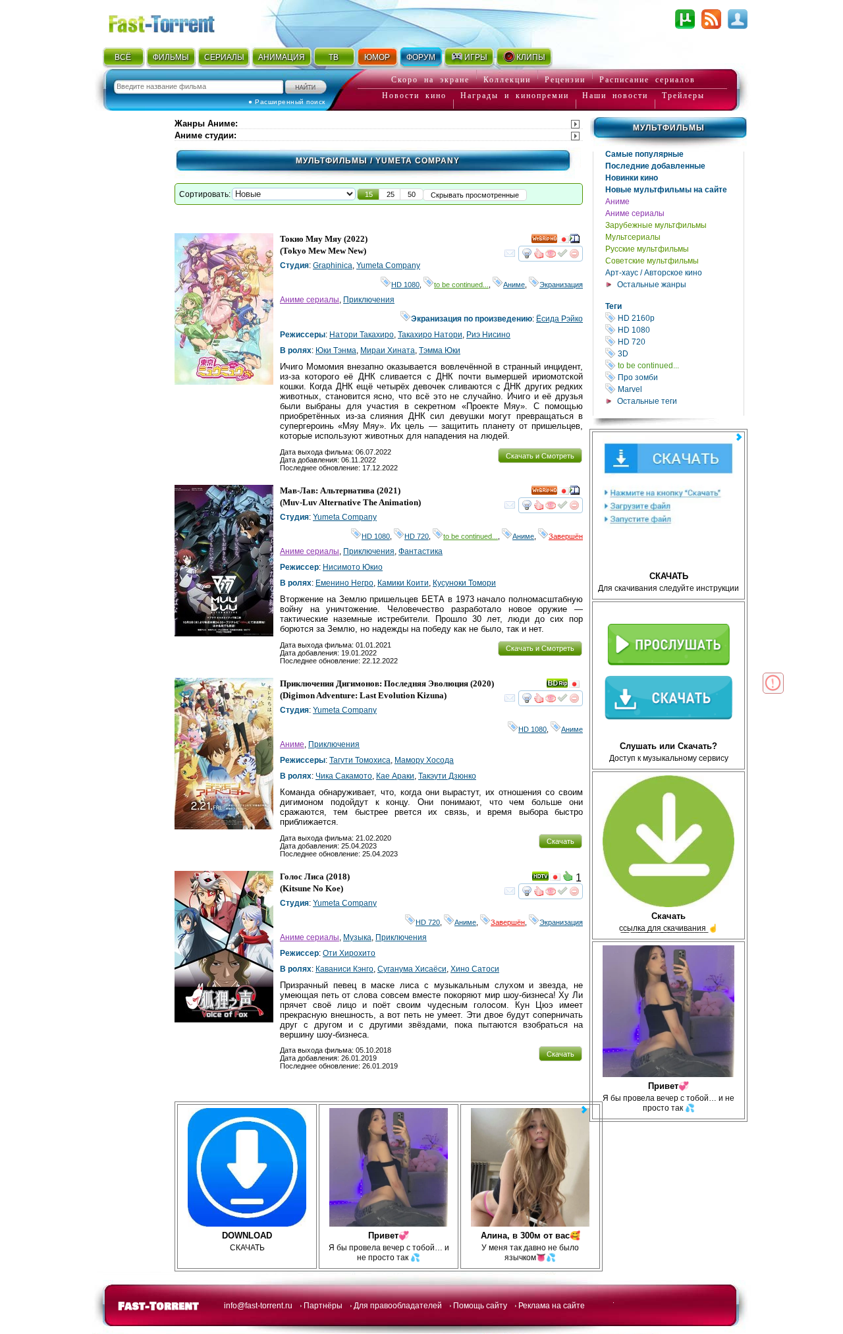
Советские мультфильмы (652, 260)
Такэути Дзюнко (447, 776)
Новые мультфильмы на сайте (666, 189)
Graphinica (332, 265)
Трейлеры (683, 95)
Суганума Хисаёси (412, 969)
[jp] (564, 241)
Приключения (368, 299)
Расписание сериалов (647, 79)
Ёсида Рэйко (559, 318)
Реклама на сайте (551, 1305)
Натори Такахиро (361, 334)
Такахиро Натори (430, 334)
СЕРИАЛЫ (224, 57)
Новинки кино (631, 177)
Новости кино (414, 95)
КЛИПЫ (530, 57)
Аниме (617, 201)
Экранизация (561, 285)
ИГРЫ (475, 57)
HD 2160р (680, 318)
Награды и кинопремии (514, 95)
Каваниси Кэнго (344, 969)
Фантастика (420, 551)
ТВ (334, 57)
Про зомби (680, 377)
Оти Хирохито (349, 953)
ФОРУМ (420, 57)
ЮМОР (377, 57)
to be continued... (680, 365)
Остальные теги (647, 401)
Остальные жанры (651, 284)
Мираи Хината (387, 350)
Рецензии (565, 79)
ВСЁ (123, 57)
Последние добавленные (655, 166)
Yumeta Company (388, 265)
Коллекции (507, 79)
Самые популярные (644, 154)
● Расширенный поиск (286, 101)
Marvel (680, 389)
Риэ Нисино (488, 334)
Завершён (566, 536)
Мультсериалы (633, 237)
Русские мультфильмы (647, 249)
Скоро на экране (430, 79)
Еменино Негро (344, 583)
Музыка (357, 937)
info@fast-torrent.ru (258, 1305)
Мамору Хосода (424, 760)
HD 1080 (680, 330)
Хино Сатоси (474, 969)
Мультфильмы (669, 127)
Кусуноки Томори (464, 583)
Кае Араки (395, 776)
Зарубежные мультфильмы (656, 225)
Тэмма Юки (439, 350)
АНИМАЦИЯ (281, 57)
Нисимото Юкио (353, 567)
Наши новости (615, 95)
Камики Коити (403, 583)
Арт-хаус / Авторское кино (653, 272)
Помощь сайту (480, 1305)
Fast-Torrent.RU (174, 21)
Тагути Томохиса (360, 760)
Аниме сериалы (635, 213)
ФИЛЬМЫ (171, 57)
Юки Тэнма (335, 350)
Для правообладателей (398, 1305)
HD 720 (680, 342)
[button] (369, 194)
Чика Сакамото (343, 776)
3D (680, 353)
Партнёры (323, 1305)
